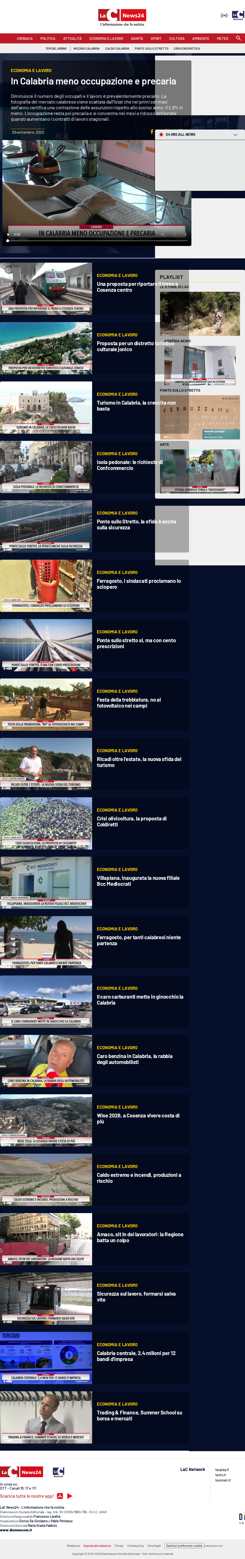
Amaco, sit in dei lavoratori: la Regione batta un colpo (140, 1237)
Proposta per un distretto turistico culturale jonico (135, 346)
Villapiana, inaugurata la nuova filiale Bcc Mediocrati (138, 881)
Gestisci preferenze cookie (184, 1546)
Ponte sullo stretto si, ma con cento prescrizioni (136, 643)
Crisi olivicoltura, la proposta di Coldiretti (132, 821)
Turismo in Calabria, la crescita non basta (136, 405)
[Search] (238, 38)
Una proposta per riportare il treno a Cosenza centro (137, 287)
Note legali (154, 1545)
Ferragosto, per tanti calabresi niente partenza (139, 940)
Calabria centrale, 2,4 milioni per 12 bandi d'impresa (136, 1356)
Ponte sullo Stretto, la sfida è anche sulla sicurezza (136, 524)
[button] (152, 131)
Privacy (119, 1545)
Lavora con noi (213, 1545)
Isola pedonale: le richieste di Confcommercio (130, 465)
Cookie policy (135, 1545)
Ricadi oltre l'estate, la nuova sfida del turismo (139, 762)
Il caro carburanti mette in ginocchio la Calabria (140, 999)
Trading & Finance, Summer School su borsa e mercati (139, 1415)
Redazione (73, 1545)
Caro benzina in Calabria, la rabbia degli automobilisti (135, 1059)
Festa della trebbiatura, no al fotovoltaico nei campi (129, 702)
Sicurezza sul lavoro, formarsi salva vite (136, 1296)
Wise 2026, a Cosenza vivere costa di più (138, 1118)
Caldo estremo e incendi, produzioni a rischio (139, 1178)
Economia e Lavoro (117, 275)
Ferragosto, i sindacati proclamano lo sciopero (139, 584)
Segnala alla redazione (97, 1545)
